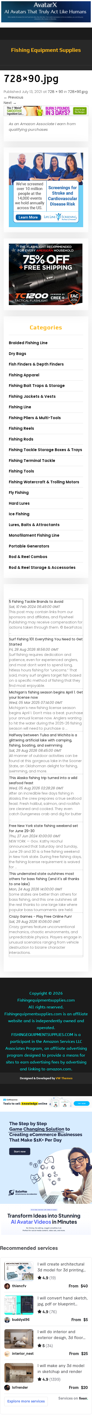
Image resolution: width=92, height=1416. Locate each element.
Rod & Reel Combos (28, 556)
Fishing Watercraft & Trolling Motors (44, 482)
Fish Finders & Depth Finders (36, 364)
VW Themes (63, 1078)
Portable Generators (29, 546)
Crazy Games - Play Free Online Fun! (40, 916)
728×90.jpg (78, 91)
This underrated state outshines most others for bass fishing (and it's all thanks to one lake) (44, 878)
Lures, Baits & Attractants (34, 524)
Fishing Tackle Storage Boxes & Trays (45, 449)
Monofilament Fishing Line (34, 535)
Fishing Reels (21, 428)
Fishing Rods (21, 439)
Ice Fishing (19, 513)
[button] (46, 67)
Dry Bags (17, 353)
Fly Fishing (19, 492)
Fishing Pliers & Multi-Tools (35, 417)
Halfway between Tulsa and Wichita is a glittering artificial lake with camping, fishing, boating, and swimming (43, 740)
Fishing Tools (21, 471)
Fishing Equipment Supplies (46, 50)
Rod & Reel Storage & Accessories (42, 567)
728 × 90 (55, 91)
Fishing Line (20, 407)
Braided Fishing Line (28, 342)
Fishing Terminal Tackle (32, 460)
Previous (13, 97)
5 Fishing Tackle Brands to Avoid (36, 601)
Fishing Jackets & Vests (32, 396)
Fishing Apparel (24, 375)
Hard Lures (19, 503)
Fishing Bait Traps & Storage (37, 385)
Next (10, 102)
